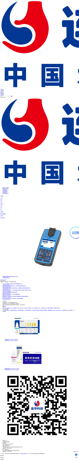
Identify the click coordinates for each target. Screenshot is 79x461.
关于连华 (2, 90)
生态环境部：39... (71, 310)
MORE (4, 305)
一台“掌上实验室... (6, 310)
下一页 (5, 279)
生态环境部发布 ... (28, 310)
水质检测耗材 (5, 191)
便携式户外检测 (6, 188)
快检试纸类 (5, 192)
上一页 (1, 279)
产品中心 (2, 89)
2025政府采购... (64, 310)
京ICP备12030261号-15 (24, 453)
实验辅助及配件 (6, 193)
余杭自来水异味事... (36, 310)
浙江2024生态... (58, 310)
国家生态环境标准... (44, 310)
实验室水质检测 (6, 187)
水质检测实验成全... (13, 310)
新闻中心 (2, 92)
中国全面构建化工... (21, 310)
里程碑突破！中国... (51, 310)
